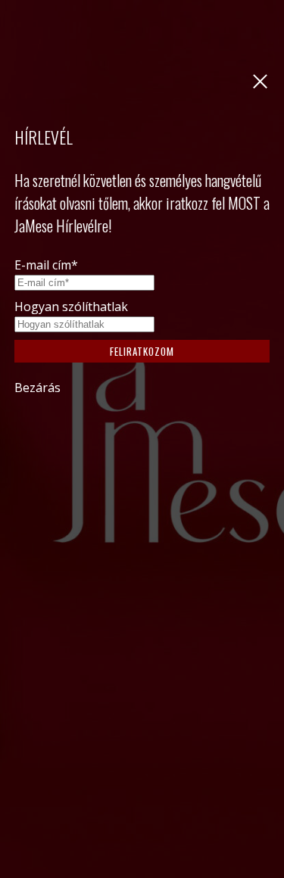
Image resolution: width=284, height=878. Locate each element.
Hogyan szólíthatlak (71, 306)
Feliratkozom (142, 351)
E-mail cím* (46, 265)
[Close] (256, 88)
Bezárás (37, 387)
